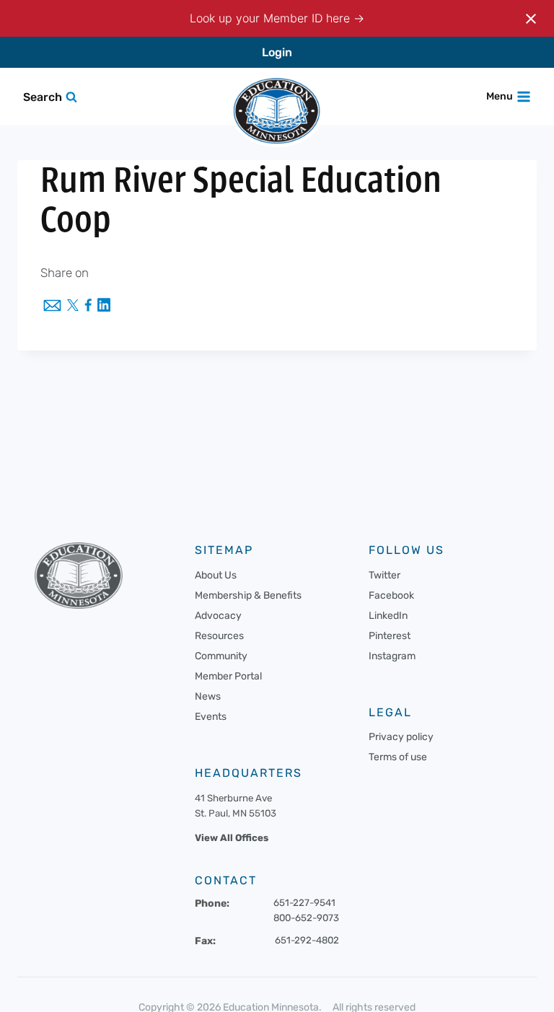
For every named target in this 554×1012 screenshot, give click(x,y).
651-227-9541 (304, 902)
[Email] (52, 306)
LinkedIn (388, 616)
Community (221, 656)
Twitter (384, 575)
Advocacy (218, 616)
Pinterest (389, 636)
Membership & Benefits (248, 595)
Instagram (392, 656)
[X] (73, 306)
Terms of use (398, 757)
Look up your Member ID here (271, 18)
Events (211, 716)
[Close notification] (531, 18)
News (208, 696)
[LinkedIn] (103, 306)
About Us (216, 575)
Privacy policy (401, 737)
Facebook (391, 595)
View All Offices (231, 837)
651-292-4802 (307, 940)
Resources (219, 636)
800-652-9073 (306, 917)
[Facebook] (88, 306)
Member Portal (228, 676)
